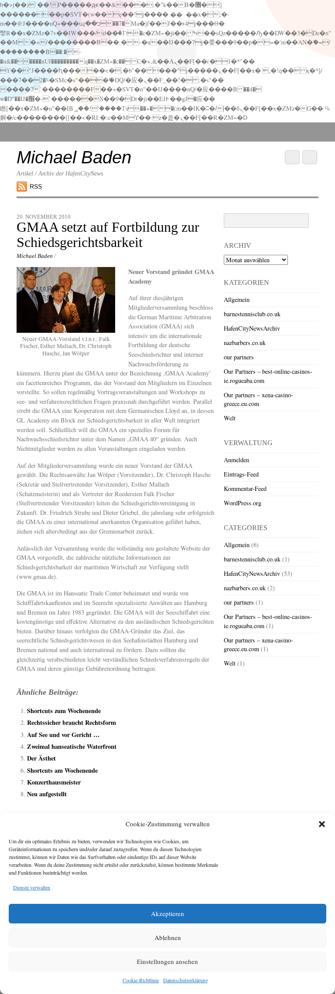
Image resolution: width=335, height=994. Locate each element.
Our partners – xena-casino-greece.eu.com (258, 399)
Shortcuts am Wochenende (62, 770)
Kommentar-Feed (245, 488)
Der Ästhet (41, 758)
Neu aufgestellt (47, 793)
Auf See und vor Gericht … (63, 734)
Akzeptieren (167, 913)
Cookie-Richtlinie (141, 980)
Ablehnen (167, 937)
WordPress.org (242, 503)
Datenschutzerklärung (185, 980)
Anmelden (236, 460)
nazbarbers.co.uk (245, 342)
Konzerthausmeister (54, 782)
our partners (239, 357)
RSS (36, 186)
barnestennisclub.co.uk (252, 314)
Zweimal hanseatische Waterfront (71, 746)
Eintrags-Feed (241, 474)
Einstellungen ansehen (167, 961)
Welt (230, 418)
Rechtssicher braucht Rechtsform (71, 722)
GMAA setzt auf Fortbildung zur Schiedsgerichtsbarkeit (108, 235)
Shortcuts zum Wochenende (64, 710)
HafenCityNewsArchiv (252, 328)
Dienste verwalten (31, 887)
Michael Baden (35, 256)
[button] (322, 824)
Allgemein (237, 299)
